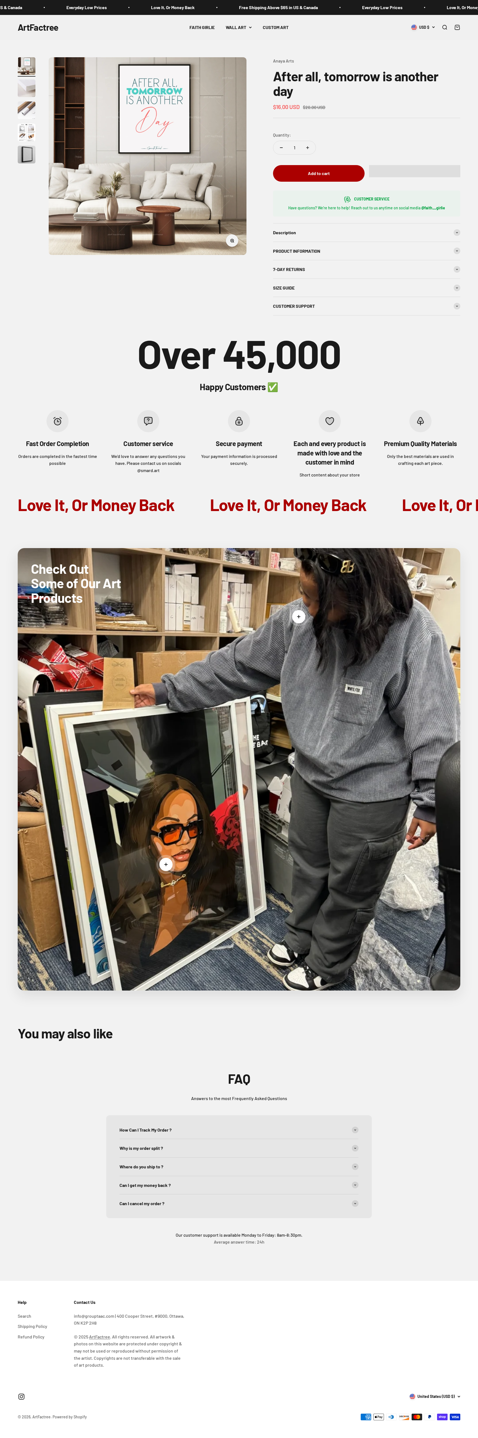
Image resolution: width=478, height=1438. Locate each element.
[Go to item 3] (26, 111)
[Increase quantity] (308, 147)
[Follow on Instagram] (21, 1396)
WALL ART (236, 27)
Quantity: (282, 134)
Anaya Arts (283, 60)
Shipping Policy (32, 1326)
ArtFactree (99, 1336)
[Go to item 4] (26, 133)
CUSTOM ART (276, 27)
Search (24, 1316)
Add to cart (319, 173)
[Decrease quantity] (281, 147)
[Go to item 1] (26, 67)
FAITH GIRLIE (202, 27)
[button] (414, 171)
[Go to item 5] (26, 155)
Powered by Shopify (70, 1416)
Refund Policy (31, 1336)
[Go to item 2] (26, 89)
